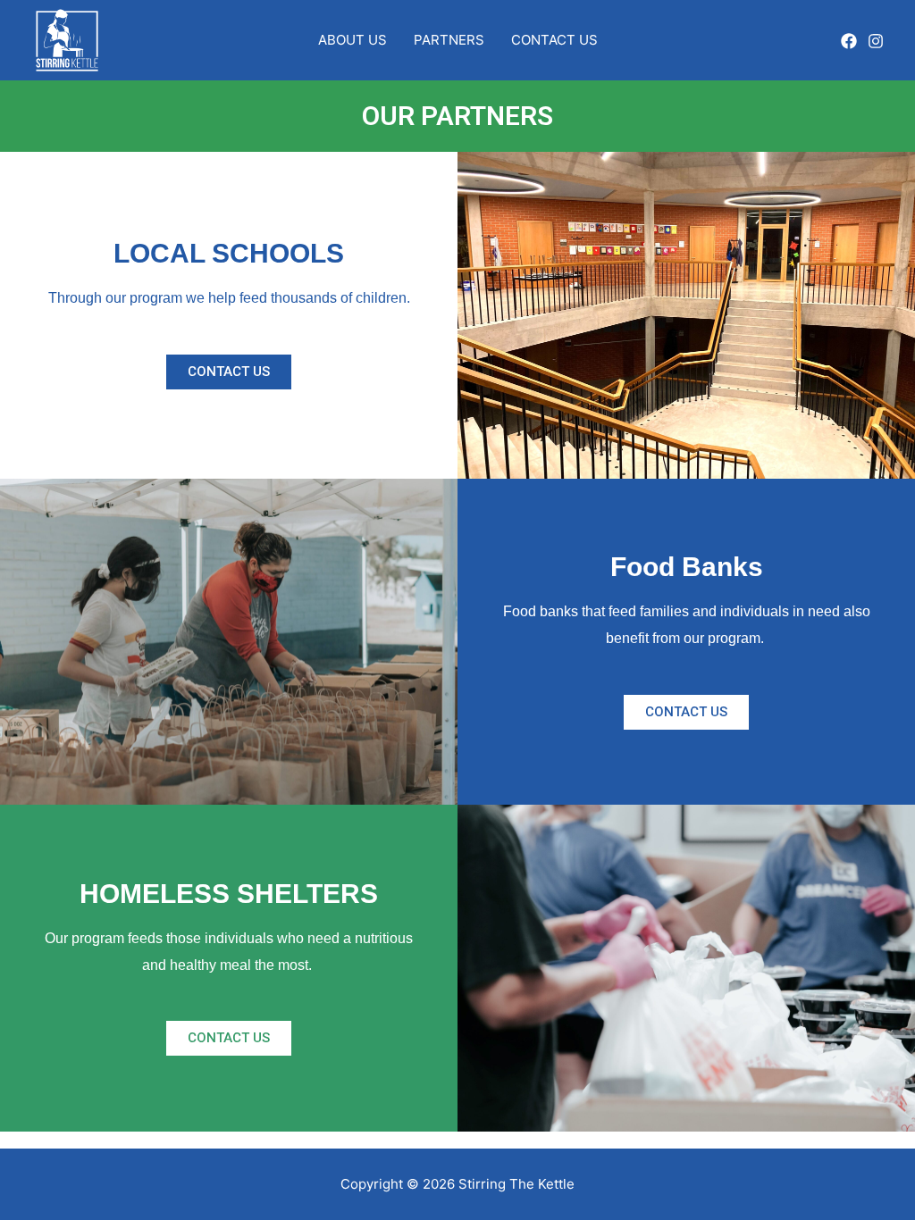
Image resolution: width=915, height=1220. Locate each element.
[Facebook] (849, 41)
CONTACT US (554, 39)
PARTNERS (449, 39)
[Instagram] (876, 41)
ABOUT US (352, 39)
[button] (228, 372)
